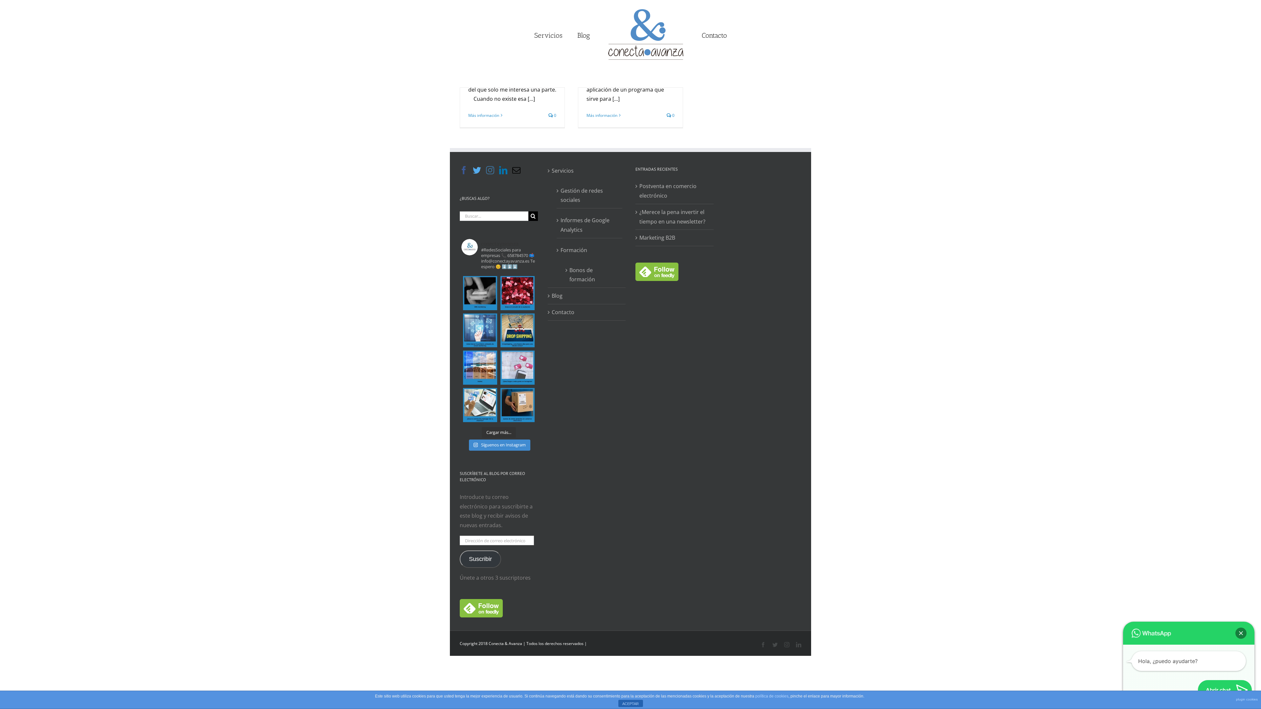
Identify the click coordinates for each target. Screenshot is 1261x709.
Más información (483, 115)
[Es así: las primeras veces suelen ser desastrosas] (480, 330)
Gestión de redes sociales (582, 195)
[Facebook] (464, 170)
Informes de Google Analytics (585, 225)
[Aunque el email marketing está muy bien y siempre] (480, 293)
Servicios (563, 170)
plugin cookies (1247, 699)
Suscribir (480, 559)
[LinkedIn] (503, 170)
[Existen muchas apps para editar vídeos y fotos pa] (480, 368)
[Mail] (516, 170)
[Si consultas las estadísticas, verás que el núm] (517, 368)
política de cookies (771, 696)
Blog (557, 295)
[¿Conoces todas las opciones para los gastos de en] (517, 405)
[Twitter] (477, 170)
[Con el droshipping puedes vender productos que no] (517, 330)
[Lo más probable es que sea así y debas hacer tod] (480, 405)
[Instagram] (490, 170)
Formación (574, 250)
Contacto (563, 312)
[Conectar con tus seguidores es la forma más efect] (517, 293)
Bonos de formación (582, 275)
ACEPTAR (630, 704)
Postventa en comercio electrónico (668, 191)
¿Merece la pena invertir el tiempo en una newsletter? (672, 216)
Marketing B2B (657, 237)
